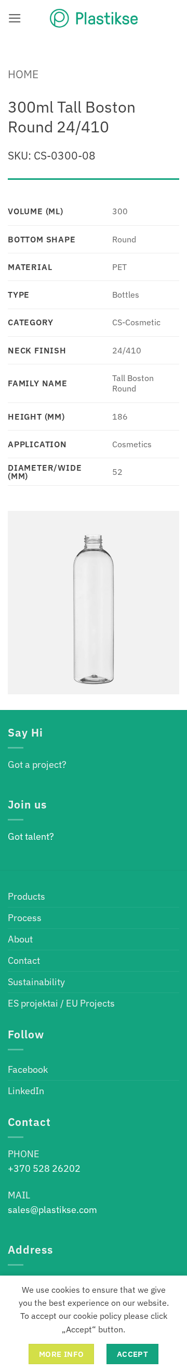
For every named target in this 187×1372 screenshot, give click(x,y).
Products (26, 896)
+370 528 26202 (44, 1168)
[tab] (93, 183)
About (20, 939)
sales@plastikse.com (52, 1210)
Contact (24, 960)
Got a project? (37, 764)
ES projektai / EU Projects (61, 1003)
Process (25, 918)
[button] (15, 18)
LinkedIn (26, 1091)
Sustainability (36, 982)
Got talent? (31, 836)
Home (23, 74)
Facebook (28, 1069)
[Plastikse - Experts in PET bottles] (93, 18)
